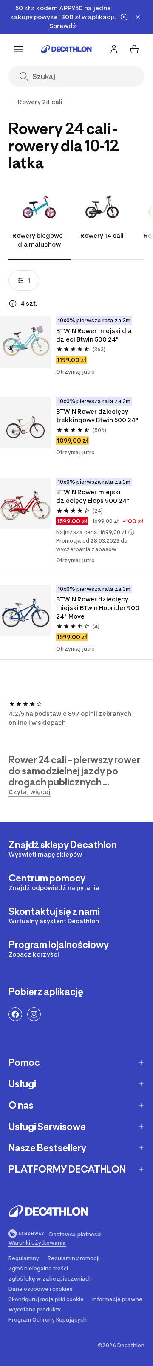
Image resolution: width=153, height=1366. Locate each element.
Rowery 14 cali (102, 235)
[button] (131, 532)
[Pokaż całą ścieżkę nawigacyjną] (11, 102)
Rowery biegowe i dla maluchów (39, 240)
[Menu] (18, 49)
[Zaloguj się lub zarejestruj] (114, 49)
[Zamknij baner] (137, 17)
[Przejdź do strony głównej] (66, 49)
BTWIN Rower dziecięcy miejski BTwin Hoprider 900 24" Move (97, 607)
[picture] (25, 342)
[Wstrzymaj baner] (124, 17)
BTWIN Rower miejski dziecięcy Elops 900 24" (93, 496)
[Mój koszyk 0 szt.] (134, 49)
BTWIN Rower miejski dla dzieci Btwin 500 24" (94, 335)
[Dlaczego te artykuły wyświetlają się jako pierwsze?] (12, 303)
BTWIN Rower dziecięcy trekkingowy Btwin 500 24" (97, 415)
